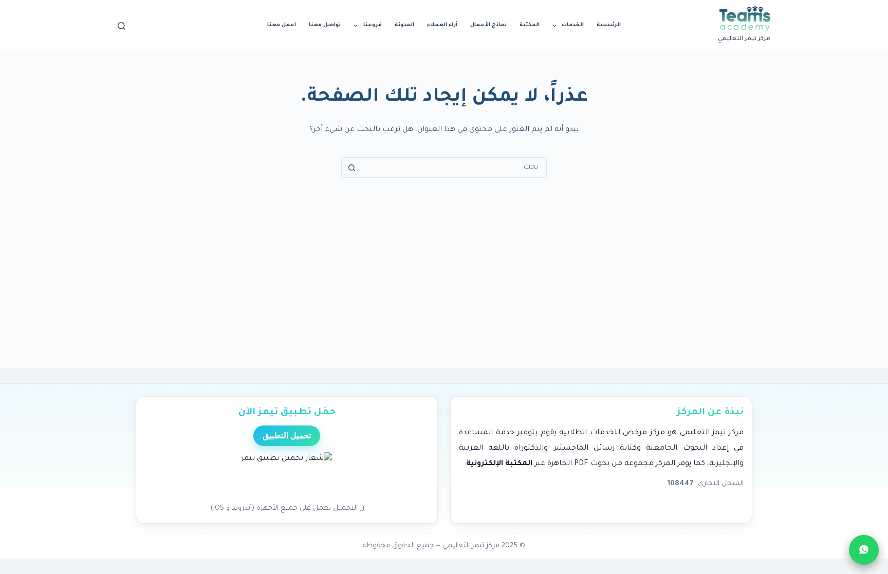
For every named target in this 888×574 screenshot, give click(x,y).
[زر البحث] (351, 167)
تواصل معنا (325, 25)
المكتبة (530, 25)
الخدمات (573, 25)
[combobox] (453, 167)
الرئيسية (609, 25)
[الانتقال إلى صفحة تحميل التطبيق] (287, 474)
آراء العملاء (442, 25)
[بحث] (121, 26)
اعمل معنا (281, 25)
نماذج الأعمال (488, 25)
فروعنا (372, 25)
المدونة (404, 25)
